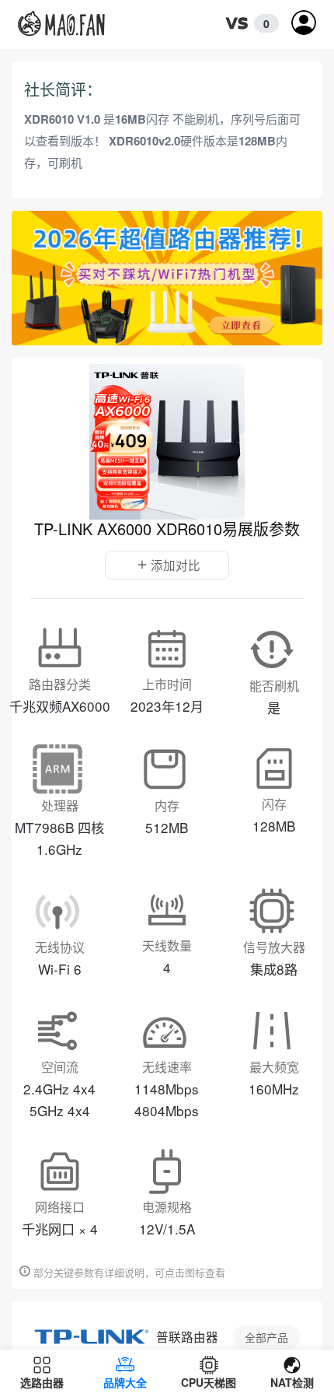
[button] (247, 24)
